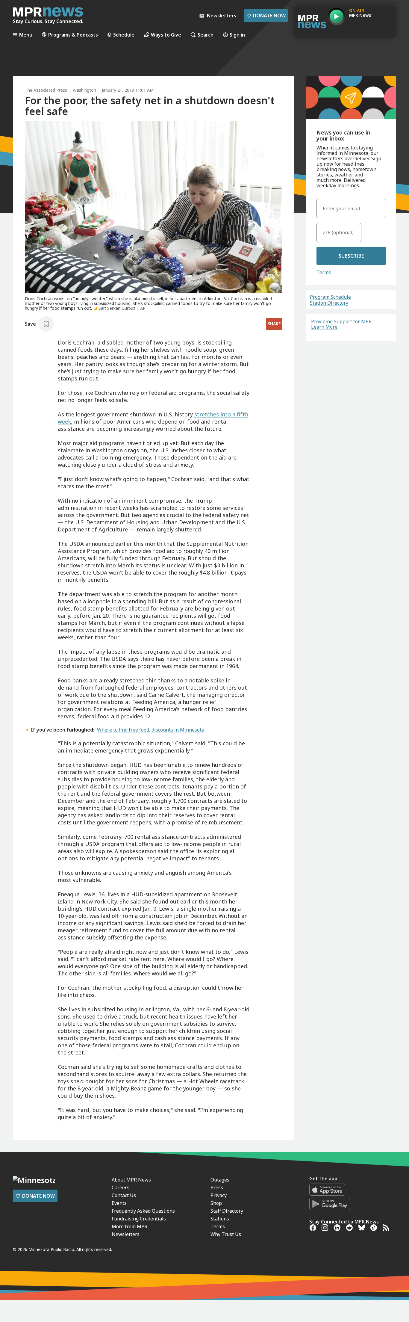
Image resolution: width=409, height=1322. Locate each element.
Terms (323, 272)
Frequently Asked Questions (143, 1211)
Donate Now (266, 15)
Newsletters (126, 1234)
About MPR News (131, 1179)
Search (205, 34)
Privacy (218, 1195)
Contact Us (124, 1195)
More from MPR (129, 1226)
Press (216, 1187)
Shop (216, 1203)
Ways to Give (166, 34)
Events (119, 1203)
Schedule (123, 34)
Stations (219, 1218)
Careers (120, 1187)
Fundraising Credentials (139, 1218)
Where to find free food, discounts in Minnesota (150, 729)
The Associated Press (46, 90)
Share (274, 324)
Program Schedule (330, 297)
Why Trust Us (225, 1234)
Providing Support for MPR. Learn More (341, 324)
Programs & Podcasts (73, 34)
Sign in (237, 34)
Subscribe (351, 256)
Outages (219, 1179)
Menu (25, 34)
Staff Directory (226, 1211)
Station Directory (329, 303)
